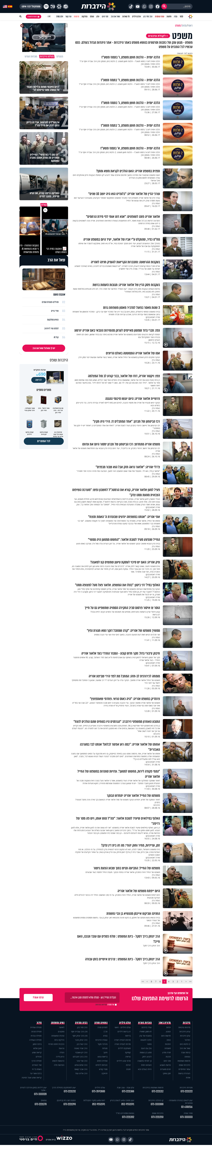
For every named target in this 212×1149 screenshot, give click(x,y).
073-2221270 (41, 1104)
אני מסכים (104, 1004)
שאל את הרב (115, 16)
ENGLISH (59, 16)
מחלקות (85, 16)
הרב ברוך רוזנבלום (80, 1056)
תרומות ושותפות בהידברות (153, 1087)
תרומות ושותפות (184, 1060)
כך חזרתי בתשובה (144, 1060)
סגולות (104, 1048)
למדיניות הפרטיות (101, 1004)
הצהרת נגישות (184, 1073)
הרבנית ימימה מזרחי (56, 1044)
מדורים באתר (165, 1022)
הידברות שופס (184, 1065)
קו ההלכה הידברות (155, 1100)
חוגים (128, 1069)
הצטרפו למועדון (32, 16)
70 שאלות (126, 16)
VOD (181, 16)
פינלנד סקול (102, 1044)
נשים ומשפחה (57, 1022)
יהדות (168, 1027)
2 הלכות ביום (185, 1044)
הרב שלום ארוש (81, 1065)
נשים (169, 1040)
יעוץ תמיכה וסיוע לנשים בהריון (122, 1100)
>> (143, 981)
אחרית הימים (102, 1060)
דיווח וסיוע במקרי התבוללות (94, 1100)
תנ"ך (105, 1031)
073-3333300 (157, 1104)
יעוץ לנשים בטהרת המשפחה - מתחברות (180, 1101)
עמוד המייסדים (184, 1069)
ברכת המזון (37, 1044)
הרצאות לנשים (58, 1060)
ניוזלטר (187, 1040)
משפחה (167, 1048)
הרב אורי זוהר (82, 1060)
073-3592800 (98, 1091)
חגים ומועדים (165, 1069)
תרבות (168, 1056)
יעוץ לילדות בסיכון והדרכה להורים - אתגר (33, 1089)
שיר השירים (37, 1065)
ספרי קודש (103, 1069)
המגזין (168, 1031)
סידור (39, 1022)
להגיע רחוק (147, 1056)
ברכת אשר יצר (36, 1073)
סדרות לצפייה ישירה (123, 1044)
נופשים (187, 1056)
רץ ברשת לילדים (124, 1031)
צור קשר (68, 16)
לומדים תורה (102, 1027)
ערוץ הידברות (184, 1031)
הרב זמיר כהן (147, 16)
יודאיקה (104, 1073)
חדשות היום (166, 1035)
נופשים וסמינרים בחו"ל (125, 1113)
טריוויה (128, 1056)
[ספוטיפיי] (46, 6)
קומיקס (128, 1052)
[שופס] (59, 6)
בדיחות (128, 1035)
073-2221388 (128, 1091)
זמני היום (105, 16)
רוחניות (168, 1044)
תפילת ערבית (36, 1035)
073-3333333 (186, 1117)
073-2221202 (128, 1117)
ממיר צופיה (188, 1113)
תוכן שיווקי (167, 1073)
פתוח (149, 1044)
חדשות (169, 16)
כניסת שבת (185, 1052)
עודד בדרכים (147, 1027)
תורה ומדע (166, 1052)
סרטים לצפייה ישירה (122, 1040)
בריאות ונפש (102, 1056)
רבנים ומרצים (81, 1022)
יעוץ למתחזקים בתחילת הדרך (64, 1087)
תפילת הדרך (36, 1060)
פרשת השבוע (165, 1065)
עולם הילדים (136, 16)
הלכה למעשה (146, 1040)
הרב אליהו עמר (81, 1073)
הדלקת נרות (59, 1040)
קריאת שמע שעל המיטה (32, 1077)
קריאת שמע (37, 1052)
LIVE (49, 16)
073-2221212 (157, 1091)
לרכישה (38, 380)
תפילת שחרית (36, 1027)
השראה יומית (146, 1065)
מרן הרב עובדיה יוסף (79, 1031)
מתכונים (61, 1031)
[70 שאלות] (53, 6)
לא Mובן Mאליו (146, 1031)
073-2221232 (70, 1091)
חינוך (105, 1052)
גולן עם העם (146, 1048)
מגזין (175, 16)
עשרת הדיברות (101, 1040)
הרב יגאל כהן (82, 1044)
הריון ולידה (60, 1056)
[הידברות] (98, 6)
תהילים (39, 1056)
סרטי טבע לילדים (124, 1060)
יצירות (128, 1065)
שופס (92, 16)
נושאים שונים (100, 1022)
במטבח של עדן (145, 1035)
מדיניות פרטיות (184, 1027)
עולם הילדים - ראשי (123, 1027)
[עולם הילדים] (66, 6)
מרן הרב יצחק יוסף (80, 1035)
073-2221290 (69, 1104)
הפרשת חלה (59, 1065)
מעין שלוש (37, 1048)
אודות (188, 1077)
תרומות (76, 16)
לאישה (61, 1027)
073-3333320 (40, 1094)
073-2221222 (187, 1091)
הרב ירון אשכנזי (81, 1052)
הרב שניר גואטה (80, 1048)
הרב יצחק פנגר (81, 1040)
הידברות (186, 1022)
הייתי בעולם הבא (145, 1069)
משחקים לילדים (124, 1048)
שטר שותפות (159, 16)
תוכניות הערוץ (145, 1022)
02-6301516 (187, 1107)
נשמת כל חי (37, 1069)
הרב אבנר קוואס (81, 1069)
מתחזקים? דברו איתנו (31, 6)
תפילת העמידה (35, 1040)
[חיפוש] (164, 6)
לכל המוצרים (43, 441)
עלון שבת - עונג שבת (125, 1087)
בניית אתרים (51, 1139)
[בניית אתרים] (64, 1139)
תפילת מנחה (36, 1031)
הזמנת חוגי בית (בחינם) (66, 1100)
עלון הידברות (185, 1035)
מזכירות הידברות (186, 1087)
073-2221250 (157, 1117)
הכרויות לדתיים (101, 1065)
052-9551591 (127, 1104)
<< (190, 981)
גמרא (105, 1035)
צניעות (61, 1048)
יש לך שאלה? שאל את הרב (44, 348)
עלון (97, 16)
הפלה (62, 1052)
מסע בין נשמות (146, 1052)
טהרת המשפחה (57, 1035)
